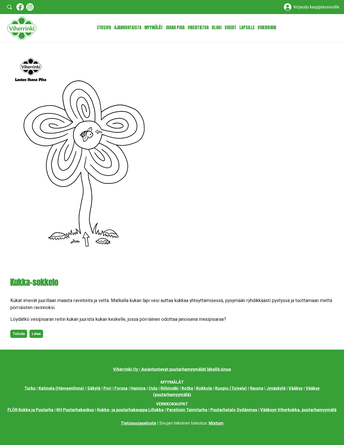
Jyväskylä (275, 388)
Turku (30, 388)
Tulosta (19, 334)
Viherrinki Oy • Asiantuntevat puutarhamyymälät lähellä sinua (172, 369)
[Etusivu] (21, 28)
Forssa (121, 388)
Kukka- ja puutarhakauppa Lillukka (130, 409)
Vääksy (296, 388)
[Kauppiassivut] (287, 7)
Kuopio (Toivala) (231, 388)
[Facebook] (20, 7)
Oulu (153, 388)
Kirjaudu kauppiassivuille (316, 7)
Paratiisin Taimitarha (187, 409)
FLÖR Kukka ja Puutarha (30, 409)
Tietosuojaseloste (138, 423)
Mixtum (216, 423)
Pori (107, 388)
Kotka (187, 388)
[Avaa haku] (9, 7)
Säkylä (93, 388)
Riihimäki (170, 388)
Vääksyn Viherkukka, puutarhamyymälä (298, 409)
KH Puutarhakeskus (75, 409)
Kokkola (204, 388)
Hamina (138, 388)
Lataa (36, 334)
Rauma (256, 388)
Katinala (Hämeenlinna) (61, 388)
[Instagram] (30, 7)
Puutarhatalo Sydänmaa (233, 409)
